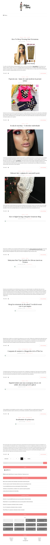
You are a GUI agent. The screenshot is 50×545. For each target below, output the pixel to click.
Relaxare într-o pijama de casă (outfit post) (25, 173)
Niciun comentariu (28, 127)
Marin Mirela (5, 509)
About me (11, 538)
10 (24, 458)
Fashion (23, 258)
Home (25, 37)
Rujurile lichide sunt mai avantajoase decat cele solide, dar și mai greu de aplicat (25, 384)
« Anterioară (6, 458)
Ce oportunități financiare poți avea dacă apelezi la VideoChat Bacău (15, 486)
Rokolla (4, 499)
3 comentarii (29, 218)
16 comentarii (29, 308)
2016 (25, 517)
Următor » (29, 458)
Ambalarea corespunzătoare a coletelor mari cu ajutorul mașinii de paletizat (16, 488)
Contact (39, 538)
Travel (11, 540)
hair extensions (35, 66)
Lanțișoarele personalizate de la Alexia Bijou (11, 491)
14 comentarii (28, 41)
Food (25, 539)
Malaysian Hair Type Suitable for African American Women (25, 261)
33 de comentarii (28, 175)
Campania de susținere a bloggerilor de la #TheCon (25, 351)
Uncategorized (29, 417)
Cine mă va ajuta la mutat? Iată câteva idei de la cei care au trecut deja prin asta (17, 483)
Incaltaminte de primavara (25, 419)
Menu (5, 15)
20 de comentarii (29, 353)
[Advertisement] (25, 25)
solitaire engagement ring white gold (35, 248)
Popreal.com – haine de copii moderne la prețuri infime (25, 80)
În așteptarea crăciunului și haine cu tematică (15, 504)
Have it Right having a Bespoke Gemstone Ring (25, 217)
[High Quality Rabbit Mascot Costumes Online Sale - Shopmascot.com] (16, 474)
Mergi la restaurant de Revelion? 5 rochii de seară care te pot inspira (25, 305)
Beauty (21, 37)
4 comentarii (28, 421)
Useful (28, 37)
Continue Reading (43, 73)
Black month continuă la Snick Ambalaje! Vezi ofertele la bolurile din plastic (16, 481)
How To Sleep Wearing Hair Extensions (25, 39)
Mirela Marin (5, 501)
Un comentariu (29, 264)
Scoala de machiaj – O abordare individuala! (25, 126)
